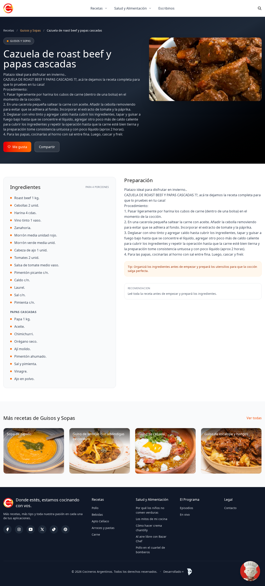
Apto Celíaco (100, 521)
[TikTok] (54, 529)
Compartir (47, 147)
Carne (96, 534)
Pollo (95, 508)
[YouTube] (30, 529)
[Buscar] (260, 8)
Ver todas (254, 418)
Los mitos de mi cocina (151, 519)
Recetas (96, 8)
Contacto (230, 508)
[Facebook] (7, 529)
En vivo (185, 515)
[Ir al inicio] (8, 8)
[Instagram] (19, 529)
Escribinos (166, 8)
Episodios (186, 508)
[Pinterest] (65, 529)
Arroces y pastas (103, 528)
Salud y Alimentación (130, 8)
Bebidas (97, 515)
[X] (42, 529)
